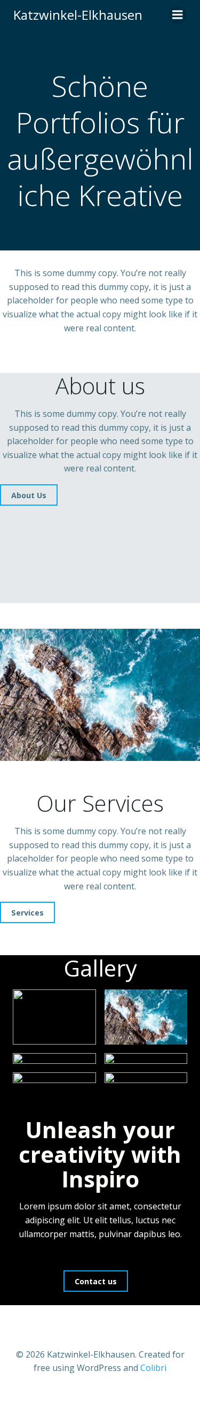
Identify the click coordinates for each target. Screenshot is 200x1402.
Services (27, 913)
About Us (28, 495)
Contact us (96, 1281)
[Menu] (178, 15)
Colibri (153, 1368)
